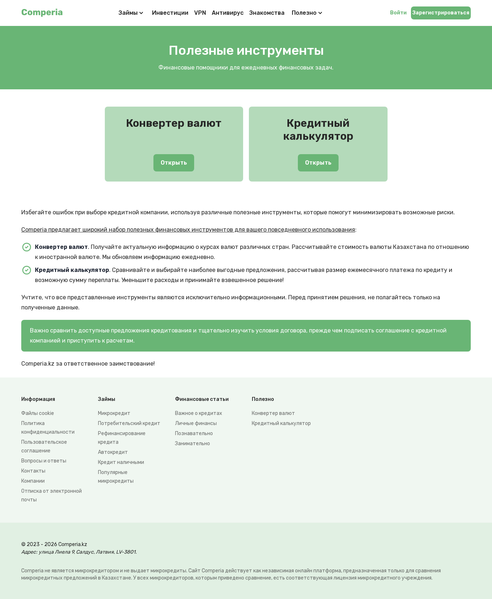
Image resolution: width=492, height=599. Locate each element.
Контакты (33, 471)
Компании (33, 481)
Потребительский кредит (129, 423)
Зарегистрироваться (440, 13)
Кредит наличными (121, 462)
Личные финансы (196, 423)
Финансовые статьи (202, 399)
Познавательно (194, 433)
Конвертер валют (273, 413)
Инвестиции (170, 12)
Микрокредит (114, 413)
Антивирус (227, 12)
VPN (200, 12)
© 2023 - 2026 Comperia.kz (54, 544)
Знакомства (267, 12)
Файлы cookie (37, 413)
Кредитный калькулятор (281, 423)
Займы (128, 12)
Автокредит (113, 452)
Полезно (304, 12)
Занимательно (192, 444)
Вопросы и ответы (43, 461)
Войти (398, 13)
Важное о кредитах (198, 413)
